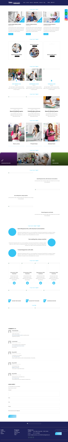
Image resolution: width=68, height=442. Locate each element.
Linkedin (31, 437)
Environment (17, 56)
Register (53, 2)
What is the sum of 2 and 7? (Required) (14, 410)
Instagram (33, 437)
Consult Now (34, 296)
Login (49, 2)
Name (9, 397)
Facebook (29, 437)
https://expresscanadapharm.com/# (17, 335)
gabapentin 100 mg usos (15, 367)
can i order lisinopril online (16, 356)
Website (9, 406)
